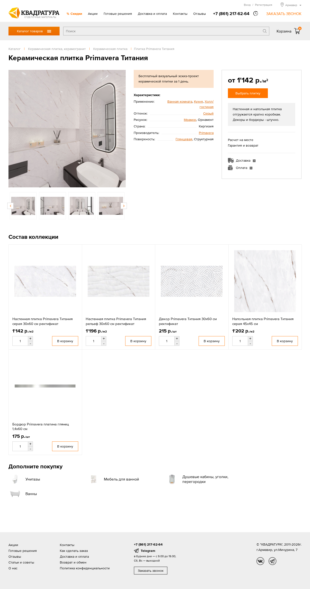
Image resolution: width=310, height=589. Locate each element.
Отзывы (199, 14)
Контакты (180, 14)
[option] (67, 128)
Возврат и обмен (73, 562)
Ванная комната (179, 101)
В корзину (65, 341)
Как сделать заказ (74, 551)
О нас (12, 568)
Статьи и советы (21, 562)
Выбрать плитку (247, 93)
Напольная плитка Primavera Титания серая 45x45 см (263, 321)
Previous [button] (13, 128)
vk (260, 561)
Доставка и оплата (152, 14)
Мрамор (190, 120)
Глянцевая (184, 139)
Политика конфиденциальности (85, 568)
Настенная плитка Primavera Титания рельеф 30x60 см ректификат (116, 321)
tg (272, 561)
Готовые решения (118, 14)
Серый (208, 113)
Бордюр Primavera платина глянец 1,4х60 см (40, 426)
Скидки (76, 14)
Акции (93, 14)
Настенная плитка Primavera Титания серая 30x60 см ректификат (42, 321)
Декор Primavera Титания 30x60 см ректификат (188, 321)
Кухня (198, 101)
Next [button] (121, 128)
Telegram (148, 551)
